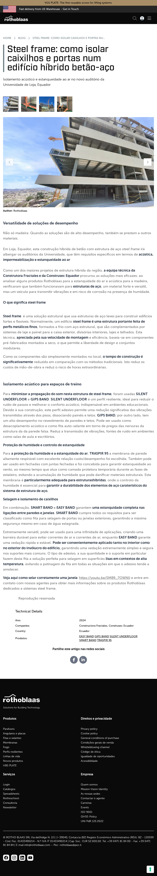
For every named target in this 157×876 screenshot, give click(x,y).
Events (85, 807)
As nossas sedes (90, 793)
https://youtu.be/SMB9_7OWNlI (104, 578)
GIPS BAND (102, 636)
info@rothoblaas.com (37, 845)
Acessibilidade (89, 760)
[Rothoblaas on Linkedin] (14, 858)
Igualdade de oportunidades (98, 756)
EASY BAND (86, 636)
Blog (22, 38)
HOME (7, 38)
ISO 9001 (86, 812)
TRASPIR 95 (104, 640)
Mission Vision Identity (94, 789)
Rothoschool (11, 798)
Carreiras (86, 802)
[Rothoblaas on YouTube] (30, 858)
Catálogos (9, 789)
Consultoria (10, 802)
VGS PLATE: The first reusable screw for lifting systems (78, 2)
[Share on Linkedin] (83, 660)
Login (6, 784)
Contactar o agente (93, 798)
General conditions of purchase (100, 738)
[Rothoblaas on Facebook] (6, 858)
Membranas (10, 742)
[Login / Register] (142, 18)
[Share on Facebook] (74, 660)
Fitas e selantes (12, 738)
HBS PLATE (10, 765)
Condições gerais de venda (97, 742)
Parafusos (9, 728)
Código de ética (90, 751)
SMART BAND (87, 640)
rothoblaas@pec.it (70, 845)
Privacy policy (89, 728)
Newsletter (9, 807)
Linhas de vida (11, 756)
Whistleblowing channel (95, 747)
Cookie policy (89, 733)
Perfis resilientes (13, 751)
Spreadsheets (11, 793)
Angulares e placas (14, 733)
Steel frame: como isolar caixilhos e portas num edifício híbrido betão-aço (69, 38)
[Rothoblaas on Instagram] (22, 858)
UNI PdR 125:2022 (92, 821)
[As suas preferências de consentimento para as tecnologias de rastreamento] (150, 869)
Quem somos (89, 784)
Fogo (6, 747)
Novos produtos (13, 760)
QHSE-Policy (89, 816)
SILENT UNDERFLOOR (123, 636)
